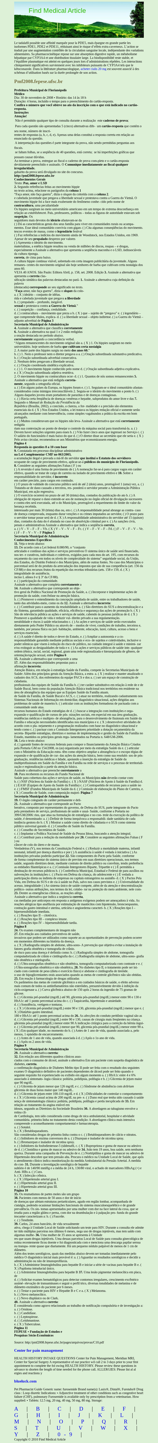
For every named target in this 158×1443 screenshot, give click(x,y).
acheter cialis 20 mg (93, 69)
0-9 (67, 1434)
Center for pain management (38, 1350)
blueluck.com (25, 1381)
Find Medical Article (57, 10)
